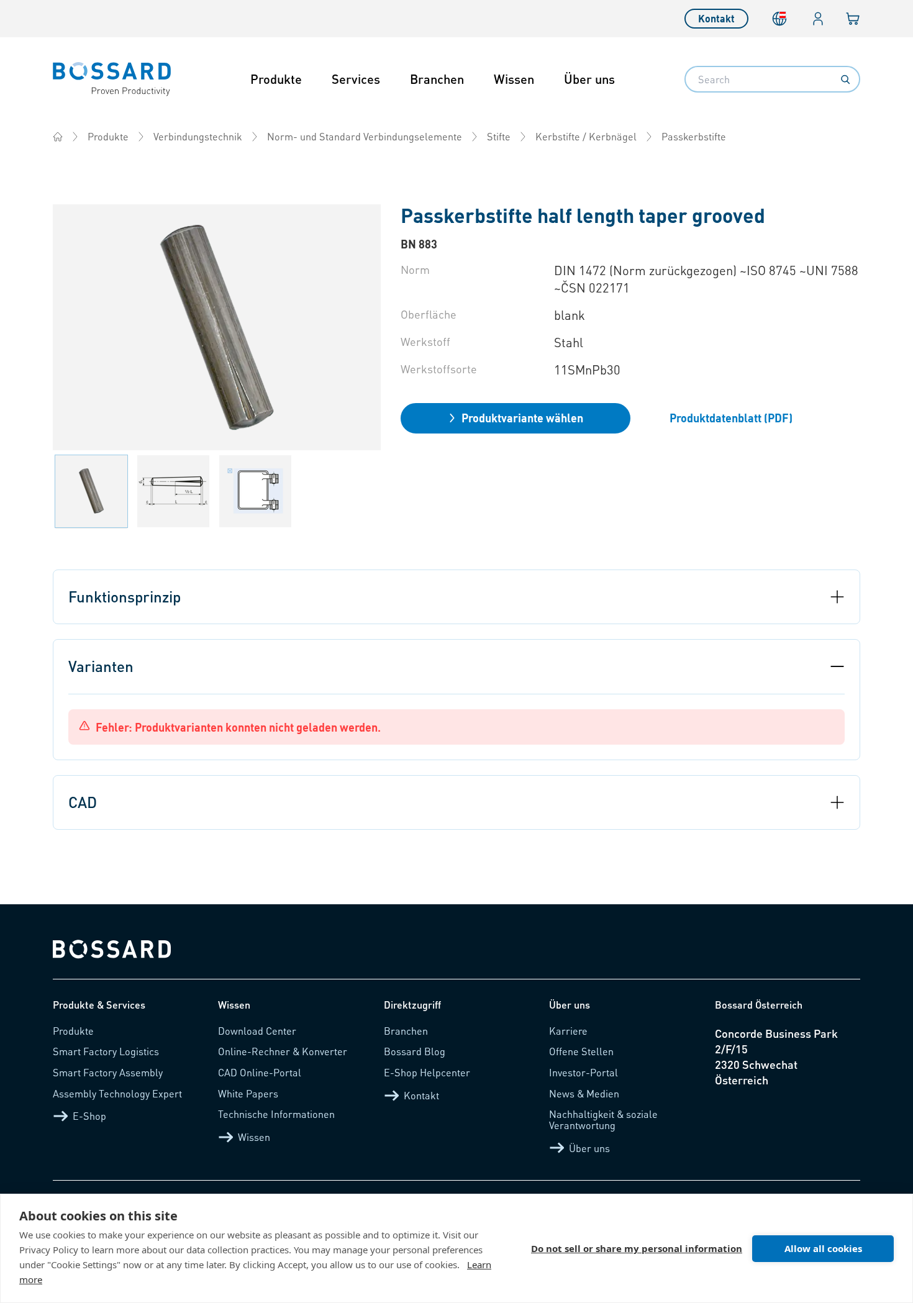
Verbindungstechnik (197, 136)
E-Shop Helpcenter (427, 1072)
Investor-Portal (583, 1072)
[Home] (58, 137)
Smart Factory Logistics (106, 1051)
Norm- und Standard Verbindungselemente (364, 136)
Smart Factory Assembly (108, 1072)
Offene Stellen (581, 1051)
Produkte (276, 79)
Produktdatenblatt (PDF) (731, 418)
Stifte (499, 136)
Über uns (589, 79)
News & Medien (584, 1093)
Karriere (568, 1030)
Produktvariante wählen (522, 418)
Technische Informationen (276, 1113)
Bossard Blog (414, 1051)
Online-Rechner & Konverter (282, 1051)
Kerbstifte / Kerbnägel (586, 136)
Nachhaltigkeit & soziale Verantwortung (603, 1119)
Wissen (514, 79)
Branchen (437, 79)
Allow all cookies (823, 1248)
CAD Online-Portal (259, 1072)
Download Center (257, 1030)
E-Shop (89, 1115)
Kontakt (716, 18)
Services (356, 79)
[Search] (845, 79)
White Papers (248, 1093)
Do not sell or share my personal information (636, 1248)
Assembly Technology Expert (117, 1093)
